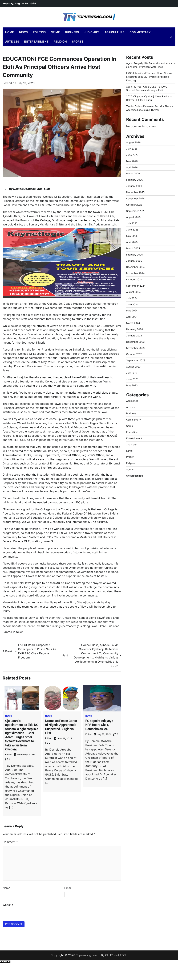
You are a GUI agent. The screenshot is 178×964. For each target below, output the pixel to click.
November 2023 (135, 348)
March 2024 (133, 323)
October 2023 (134, 354)
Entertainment (36, 41)
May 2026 (132, 161)
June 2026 (132, 155)
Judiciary (91, 32)
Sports (77, 41)
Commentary (140, 32)
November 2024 (135, 273)
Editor (8, 754)
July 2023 (131, 373)
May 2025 (131, 235)
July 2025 (131, 223)
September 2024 (135, 285)
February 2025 (134, 254)
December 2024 (135, 267)
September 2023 (135, 360)
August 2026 (133, 142)
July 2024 (131, 298)
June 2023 (132, 379)
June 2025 (132, 229)
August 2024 (133, 292)
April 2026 (132, 167)
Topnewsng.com (87, 955)
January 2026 (134, 186)
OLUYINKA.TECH (116, 955)
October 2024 (134, 279)
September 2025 (135, 211)
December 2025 (135, 192)
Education (131, 432)
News (23, 32)
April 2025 (131, 242)
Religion (60, 41)
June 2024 (132, 304)
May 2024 (132, 310)
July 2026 (131, 148)
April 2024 (132, 316)
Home (9, 32)
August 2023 (133, 366)
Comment (10, 842)
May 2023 (132, 385)
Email (67, 888)
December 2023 (135, 341)
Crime (55, 32)
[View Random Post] (165, 36)
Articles (12, 41)
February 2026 (134, 179)
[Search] (171, 36)
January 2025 (134, 260)
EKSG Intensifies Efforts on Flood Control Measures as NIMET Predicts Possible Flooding (149, 77)
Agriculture (114, 32)
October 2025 (134, 204)
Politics (39, 32)
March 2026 (133, 173)
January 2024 (134, 335)
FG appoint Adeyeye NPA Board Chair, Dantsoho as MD (99, 725)
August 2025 (133, 217)
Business (72, 32)
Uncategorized (134, 475)
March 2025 (133, 248)
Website (8, 905)
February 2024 (134, 329)
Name (6, 888)
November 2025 (135, 198)
